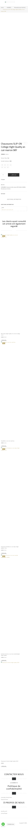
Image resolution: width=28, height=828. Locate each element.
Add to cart (14, 175)
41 (5, 210)
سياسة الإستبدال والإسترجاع (6, 797)
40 (3, 210)
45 (12, 210)
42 (7, 210)
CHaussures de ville (9, 187)
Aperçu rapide (19, 330)
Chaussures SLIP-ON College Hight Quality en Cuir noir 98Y (24, 143)
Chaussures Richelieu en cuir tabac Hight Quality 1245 (10, 547)
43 (9, 210)
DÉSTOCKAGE (19, 187)
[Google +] (12, 194)
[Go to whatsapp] (3, 824)
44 (10, 210)
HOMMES (9, 7)
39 (2, 210)
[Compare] (19, 236)
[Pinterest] (10, 194)
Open (25, 3)
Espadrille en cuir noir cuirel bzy (7, 441)
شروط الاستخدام (4, 813)
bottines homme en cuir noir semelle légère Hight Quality (10, 654)
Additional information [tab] (14, 199)
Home (2, 7)
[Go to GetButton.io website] (3, 826)
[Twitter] (8, 194)
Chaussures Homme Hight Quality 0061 (9, 761)
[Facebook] (6, 194)
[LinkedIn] (14, 194)
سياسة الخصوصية (4, 799)
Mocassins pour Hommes (20, 7)
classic (15, 187)
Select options (4, 340)
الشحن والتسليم (4, 811)
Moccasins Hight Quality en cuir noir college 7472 (10, 334)
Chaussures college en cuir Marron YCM (26, 143)
